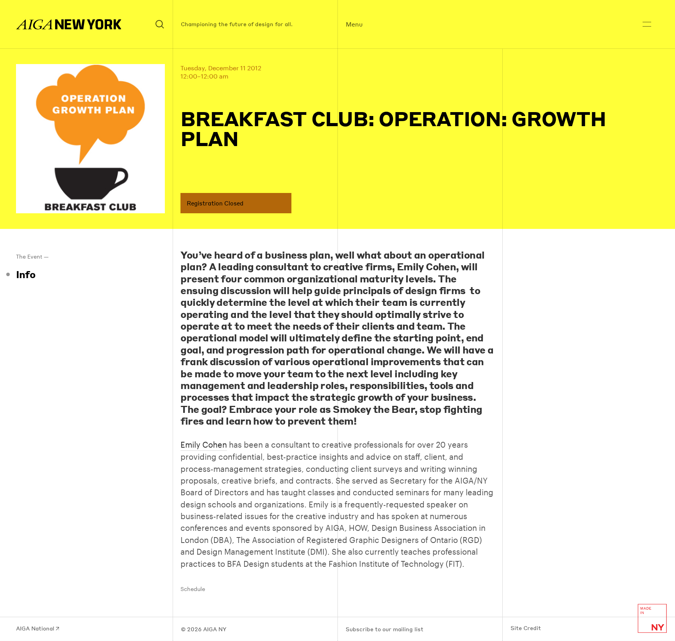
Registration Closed (215, 203)
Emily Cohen (203, 444)
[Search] (160, 24)
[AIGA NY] (68, 24)
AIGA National (36, 628)
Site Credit (526, 628)
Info (26, 274)
